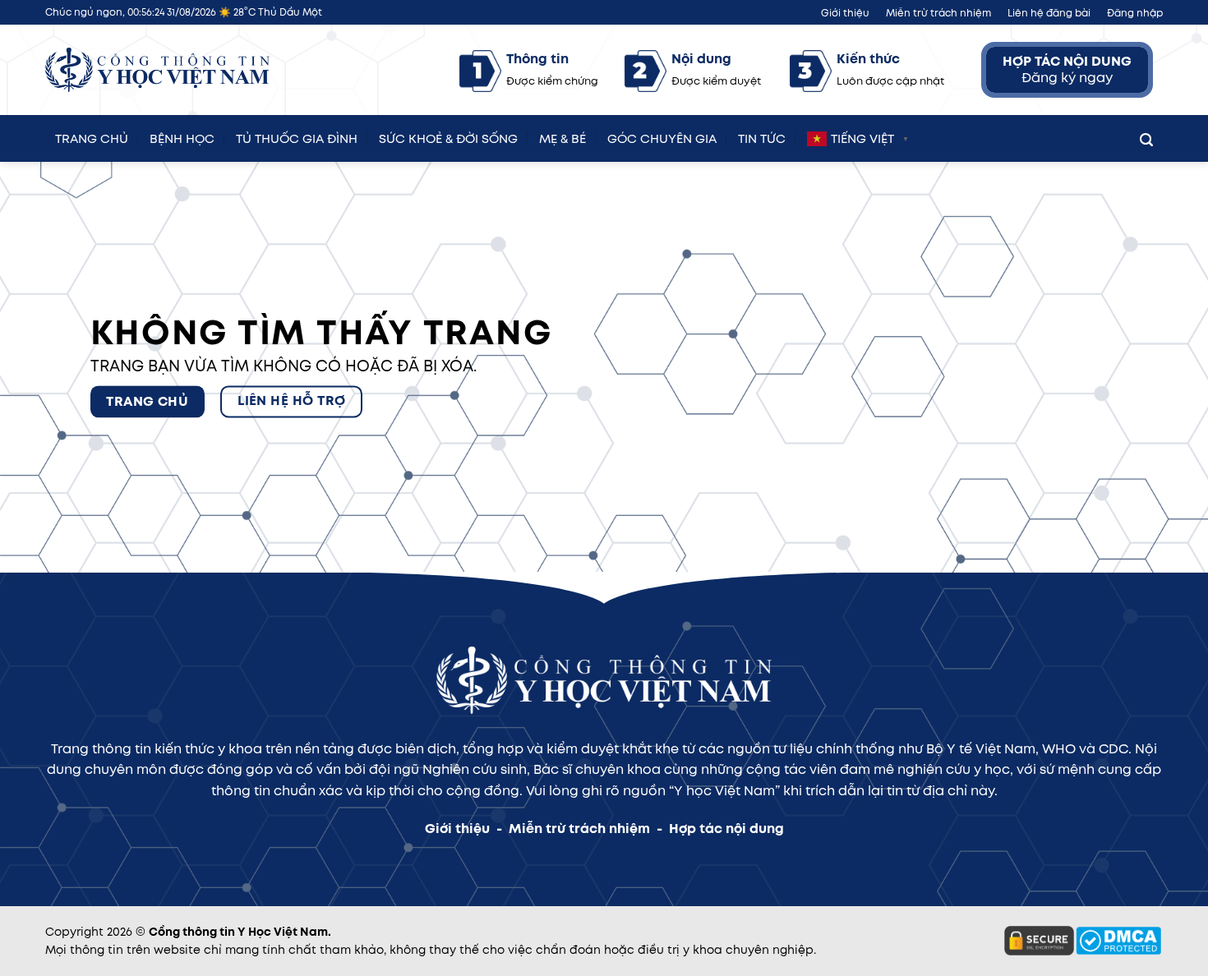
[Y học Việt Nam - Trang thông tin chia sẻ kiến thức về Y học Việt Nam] (157, 70)
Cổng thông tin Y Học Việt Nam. (240, 931)
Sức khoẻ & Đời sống (448, 136)
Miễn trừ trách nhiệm (938, 13)
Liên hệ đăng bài (1048, 13)
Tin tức (762, 136)
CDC (1113, 748)
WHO (1059, 748)
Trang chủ (91, 136)
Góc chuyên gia (662, 136)
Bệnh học (182, 136)
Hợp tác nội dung (726, 828)
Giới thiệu (845, 13)
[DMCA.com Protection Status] (1118, 940)
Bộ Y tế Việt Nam (980, 748)
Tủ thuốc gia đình (296, 136)
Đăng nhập (1135, 13)
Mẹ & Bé (562, 136)
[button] (1146, 136)
